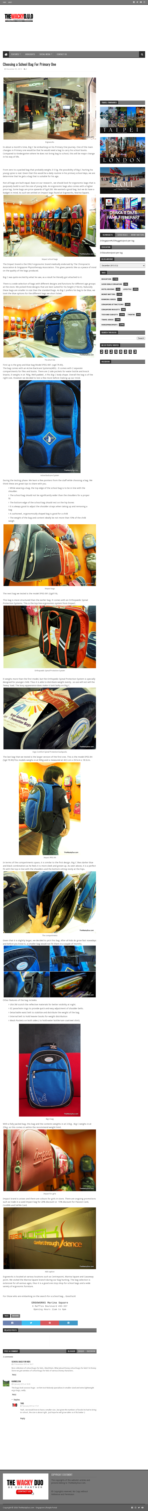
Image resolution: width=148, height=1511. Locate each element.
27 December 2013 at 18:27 (23, 1364)
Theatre (131, 315)
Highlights (30, 54)
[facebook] (134, 2)
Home (4, 2)
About (10, 2)
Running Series (108, 299)
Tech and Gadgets (109, 315)
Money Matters (108, 294)
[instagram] (144, 2)
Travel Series (107, 320)
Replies (17, 1400)
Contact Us (62, 54)
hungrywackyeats (109, 325)
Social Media (44, 54)
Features (15, 54)
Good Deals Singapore (111, 284)
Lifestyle (127, 289)
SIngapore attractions (112, 304)
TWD (22, 1403)
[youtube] (140, 2)
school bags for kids (21, 1361)
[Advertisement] (92, 28)
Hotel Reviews (107, 289)
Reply (14, 1375)
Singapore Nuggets (110, 310)
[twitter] (137, 2)
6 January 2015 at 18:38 (21, 1384)
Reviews (15, 1316)
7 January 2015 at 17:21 (30, 1406)
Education (106, 279)
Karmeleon (16, 1381)
